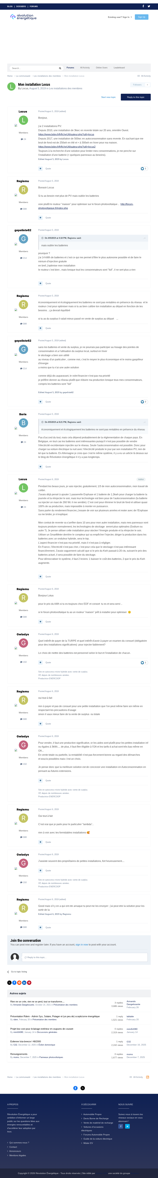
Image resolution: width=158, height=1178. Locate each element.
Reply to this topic (135, 97)
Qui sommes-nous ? (19, 1142)
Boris (23, 414)
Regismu (23, 181)
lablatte (130, 1016)
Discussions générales (47, 1032)
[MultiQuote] (40, 169)
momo (16, 1057)
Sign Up (141, 17)
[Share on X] (9, 983)
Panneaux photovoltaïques (51, 1057)
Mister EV (88, 1143)
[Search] (60, 68)
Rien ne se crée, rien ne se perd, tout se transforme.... (37, 1001)
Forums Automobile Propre (96, 1134)
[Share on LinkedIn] (24, 983)
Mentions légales (17, 1155)
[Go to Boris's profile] (23, 425)
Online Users (102, 67)
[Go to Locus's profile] (11, 86)
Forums (34, 6)
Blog (9, 6)
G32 (15, 1045)
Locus (25, 88)
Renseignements (18, 1054)
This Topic (48, 68)
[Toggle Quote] (42, 238)
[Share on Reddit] (19, 983)
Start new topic (108, 97)
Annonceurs (15, 1151)
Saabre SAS (102, 1173)
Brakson (135, 1173)
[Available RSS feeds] (147, 1077)
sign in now (82, 944)
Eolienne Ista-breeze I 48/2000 (25, 1041)
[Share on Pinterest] (29, 983)
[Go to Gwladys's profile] (23, 645)
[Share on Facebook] (14, 983)
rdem (15, 1019)
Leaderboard (119, 67)
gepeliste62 (23, 230)
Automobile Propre (92, 1114)
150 (24, 662)
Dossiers (21, 6)
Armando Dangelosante (23, 1005)
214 (24, 258)
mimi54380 (18, 1032)
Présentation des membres (66, 1005)
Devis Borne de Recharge (96, 1118)
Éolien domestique (47, 1045)
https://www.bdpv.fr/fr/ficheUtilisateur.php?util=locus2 (67, 146)
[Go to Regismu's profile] (23, 192)
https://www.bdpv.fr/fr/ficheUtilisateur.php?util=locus (66, 134)
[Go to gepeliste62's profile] (23, 241)
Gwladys (23, 634)
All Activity (85, 67)
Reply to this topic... (37, 957)
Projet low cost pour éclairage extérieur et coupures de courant (41, 1029)
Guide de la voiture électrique (97, 1139)
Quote (48, 168)
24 (24, 139)
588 (24, 209)
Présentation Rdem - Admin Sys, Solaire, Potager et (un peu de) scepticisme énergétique (55, 1016)
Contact (13, 1147)
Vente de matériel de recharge (98, 1123)
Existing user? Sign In (119, 17)
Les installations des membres (65, 88)
